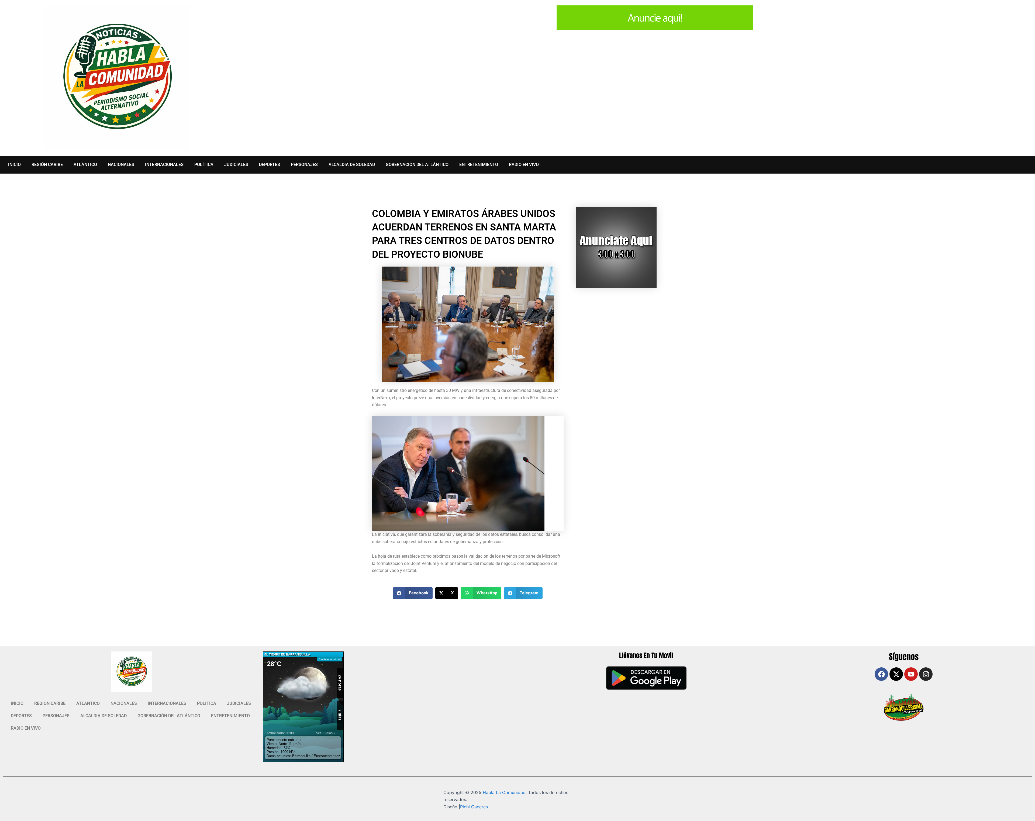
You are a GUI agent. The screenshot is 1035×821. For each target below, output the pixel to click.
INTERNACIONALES (164, 164)
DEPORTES (269, 164)
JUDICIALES (236, 164)
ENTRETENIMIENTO (478, 164)
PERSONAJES (304, 164)
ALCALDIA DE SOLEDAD (352, 164)
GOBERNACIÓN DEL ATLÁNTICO (417, 164)
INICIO (14, 164)
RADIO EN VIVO (524, 164)
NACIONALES (121, 164)
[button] (413, 593)
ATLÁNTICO (85, 164)
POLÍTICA (203, 164)
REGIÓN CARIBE (47, 164)
